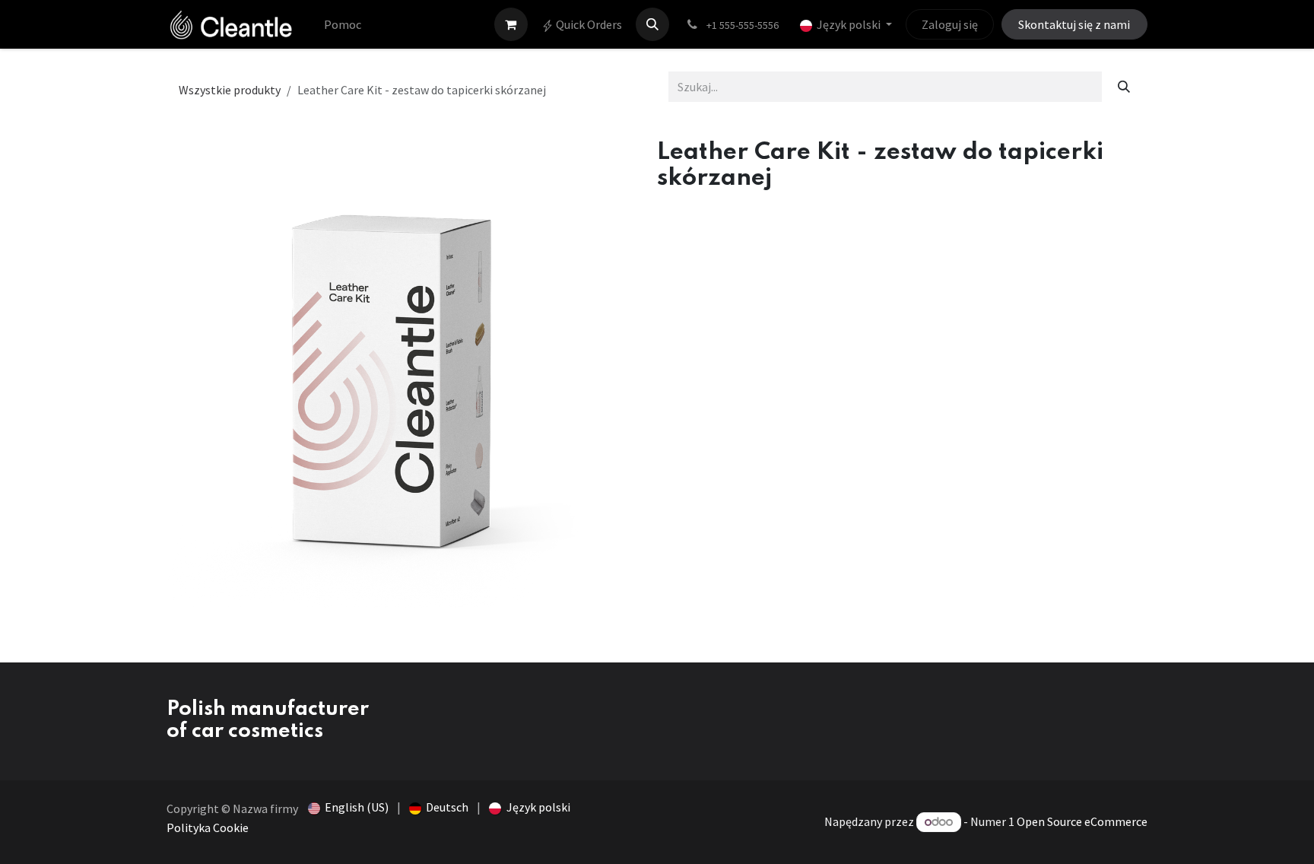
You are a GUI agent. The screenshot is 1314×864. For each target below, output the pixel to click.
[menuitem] (342, 24)
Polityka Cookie (208, 827)
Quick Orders (588, 24)
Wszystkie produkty (230, 89)
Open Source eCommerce (1082, 821)
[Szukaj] (1124, 86)
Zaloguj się (950, 24)
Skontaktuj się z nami (1074, 24)
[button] (652, 24)
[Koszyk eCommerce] (511, 24)
